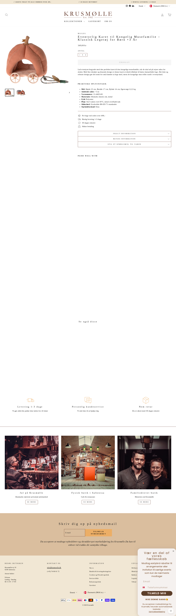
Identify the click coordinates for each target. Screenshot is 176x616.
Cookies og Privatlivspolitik (99, 575)
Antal (81, 51)
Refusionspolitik (95, 582)
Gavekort (94, 21)
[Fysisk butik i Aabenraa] (88, 462)
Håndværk (135, 571)
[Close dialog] (173, 551)
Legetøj (134, 578)
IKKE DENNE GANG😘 (156, 599)
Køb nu (24, 366)
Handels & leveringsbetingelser (100, 571)
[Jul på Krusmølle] (32, 462)
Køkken (134, 575)
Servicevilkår (94, 578)
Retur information (124, 139)
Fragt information (124, 133)
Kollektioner (73, 21)
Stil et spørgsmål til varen (124, 144)
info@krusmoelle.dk (54, 567)
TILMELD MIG (156, 593)
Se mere (31, 502)
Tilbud (134, 582)
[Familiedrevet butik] (144, 462)
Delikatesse (135, 568)
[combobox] (143, 587)
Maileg (82, 33)
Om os (108, 21)
